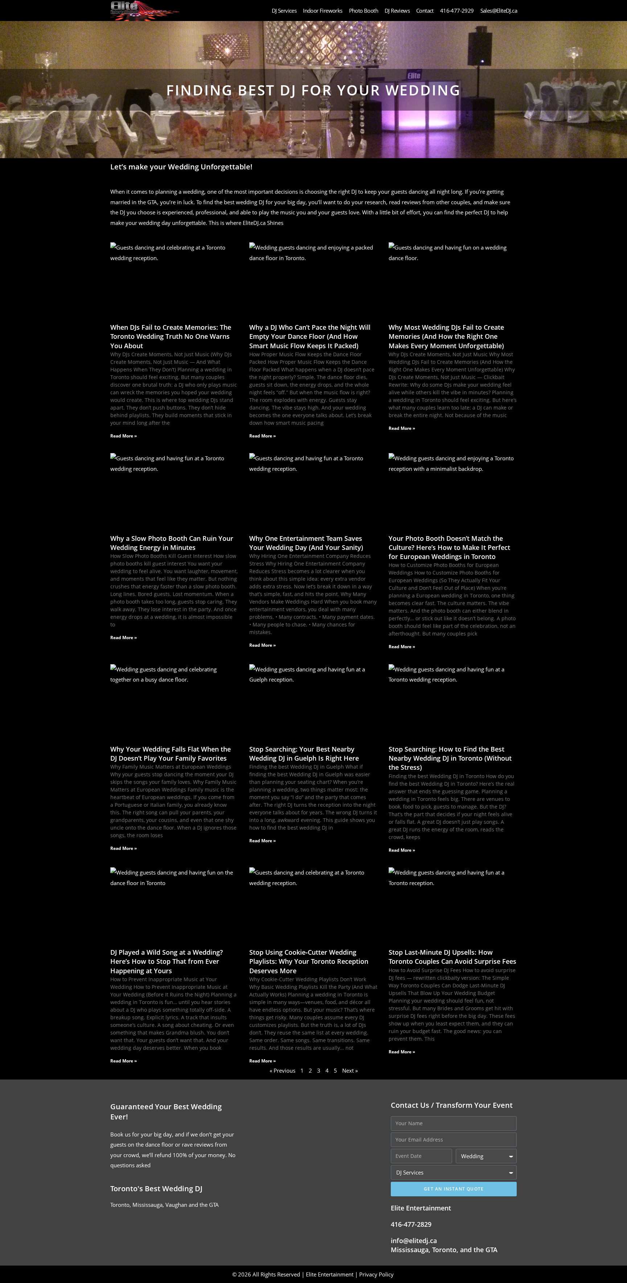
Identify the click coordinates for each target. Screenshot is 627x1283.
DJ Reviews (397, 10)
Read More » (123, 436)
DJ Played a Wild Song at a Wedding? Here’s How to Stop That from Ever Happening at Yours (166, 961)
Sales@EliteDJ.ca (498, 10)
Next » (350, 1070)
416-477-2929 (457, 10)
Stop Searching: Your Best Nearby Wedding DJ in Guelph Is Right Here (304, 753)
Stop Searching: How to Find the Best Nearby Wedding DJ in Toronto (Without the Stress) (450, 758)
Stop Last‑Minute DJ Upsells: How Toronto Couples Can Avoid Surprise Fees (452, 957)
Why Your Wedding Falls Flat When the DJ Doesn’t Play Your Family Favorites (170, 753)
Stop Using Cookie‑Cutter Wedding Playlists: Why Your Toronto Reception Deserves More (308, 961)
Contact (425, 10)
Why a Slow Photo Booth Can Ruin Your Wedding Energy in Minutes (171, 543)
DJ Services (284, 10)
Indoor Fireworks (322, 10)
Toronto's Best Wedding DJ (156, 1188)
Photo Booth (363, 10)
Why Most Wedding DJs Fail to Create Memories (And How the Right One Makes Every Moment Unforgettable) (446, 336)
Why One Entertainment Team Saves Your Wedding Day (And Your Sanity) (306, 543)
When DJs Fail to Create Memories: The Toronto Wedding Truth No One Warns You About (170, 336)
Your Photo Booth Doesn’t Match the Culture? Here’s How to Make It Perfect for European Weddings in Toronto (449, 547)
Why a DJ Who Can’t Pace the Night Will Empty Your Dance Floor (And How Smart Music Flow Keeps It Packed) (309, 336)
